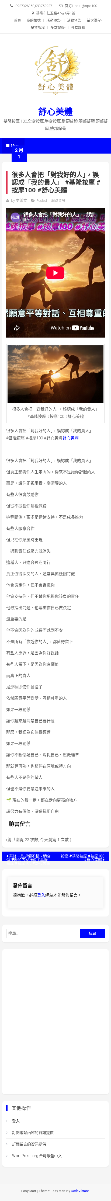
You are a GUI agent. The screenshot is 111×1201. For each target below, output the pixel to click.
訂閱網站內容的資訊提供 (33, 1132)
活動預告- (53, 20)
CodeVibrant (80, 1191)
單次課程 (38, 28)
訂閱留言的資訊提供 (29, 1144)
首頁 (17, 20)
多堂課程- (57, 28)
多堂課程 (78, 28)
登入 (41, 895)
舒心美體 (55, 112)
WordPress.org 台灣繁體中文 (37, 1156)
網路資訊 (58, 201)
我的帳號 (34, 20)
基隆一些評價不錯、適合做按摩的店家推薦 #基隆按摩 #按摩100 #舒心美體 (28, 857)
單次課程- (94, 20)
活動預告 (74, 20)
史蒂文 (21, 200)
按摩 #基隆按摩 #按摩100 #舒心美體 (83, 857)
